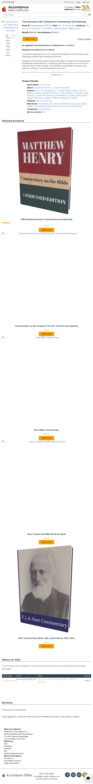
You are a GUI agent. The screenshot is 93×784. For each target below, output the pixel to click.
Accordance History (12, 761)
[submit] (84, 14)
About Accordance (12, 756)
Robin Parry (38, 98)
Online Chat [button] (69, 2)
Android (7, 749)
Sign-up (86, 2)
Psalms (74, 106)
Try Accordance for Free (14, 739)
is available (69, 45)
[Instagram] (73, 774)
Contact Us (9, 758)
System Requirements (13, 753)
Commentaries (44, 109)
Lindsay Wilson (75, 95)
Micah (49, 106)
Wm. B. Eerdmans (66, 25)
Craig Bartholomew (42, 88)
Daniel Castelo (60, 28)
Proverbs (66, 106)
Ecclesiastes (43, 104)
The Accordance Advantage (16, 736)
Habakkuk (65, 104)
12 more (77, 28)
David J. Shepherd (43, 93)
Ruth (80, 106)
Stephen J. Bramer (52, 98)
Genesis (57, 104)
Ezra (51, 104)
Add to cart (30, 39)
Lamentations (40, 106)
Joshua (83, 104)
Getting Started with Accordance (18, 734)
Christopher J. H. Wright (40, 28)
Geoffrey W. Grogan (74, 93)
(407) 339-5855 (8, 2)
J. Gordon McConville (60, 88)
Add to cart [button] (46, 230)
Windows (8, 746)
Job (78, 104)
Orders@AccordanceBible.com (47, 776)
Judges (30, 106)
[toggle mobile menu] (89, 14)
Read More (56, 75)
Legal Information (11, 763)
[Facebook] (67, 774)
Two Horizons (45, 85)
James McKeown (60, 95)
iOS (5, 751)
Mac (6, 744)
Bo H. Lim (39, 91)
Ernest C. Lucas (58, 93)
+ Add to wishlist (84, 39)
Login (78, 2)
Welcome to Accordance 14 (15, 731)
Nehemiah (57, 106)
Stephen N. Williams (69, 98)
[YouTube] (79, 774)
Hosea (73, 104)
